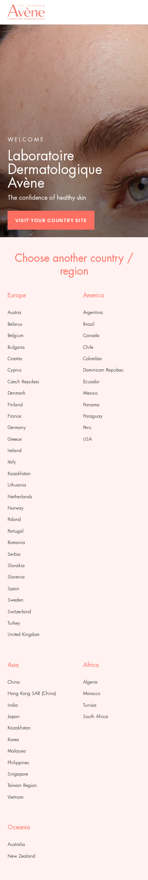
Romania (16, 542)
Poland (14, 519)
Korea (13, 739)
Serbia (14, 554)
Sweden (16, 600)
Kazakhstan (19, 473)
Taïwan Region (22, 785)
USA (87, 439)
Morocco (91, 693)
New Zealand (21, 856)
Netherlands (20, 496)
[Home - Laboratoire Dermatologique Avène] (26, 12)
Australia (16, 844)
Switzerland (19, 611)
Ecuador (91, 381)
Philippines (18, 762)
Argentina (93, 312)
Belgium (16, 335)
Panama (91, 405)
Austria (14, 312)
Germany (17, 427)
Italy (12, 462)
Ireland (15, 450)
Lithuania (17, 485)
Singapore (18, 774)
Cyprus (14, 370)
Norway (16, 508)
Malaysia (17, 751)
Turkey (14, 623)
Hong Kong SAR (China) (32, 693)
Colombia (92, 358)
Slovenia (16, 577)
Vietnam (16, 797)
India (13, 705)
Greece (15, 439)
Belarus (15, 324)
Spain (13, 588)
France (14, 416)
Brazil (88, 324)
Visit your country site (51, 220)
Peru (87, 427)
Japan (14, 716)
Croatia (15, 358)
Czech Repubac (23, 381)
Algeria (90, 682)
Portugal (16, 531)
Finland (15, 405)
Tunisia (89, 705)
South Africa (95, 716)
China (14, 682)
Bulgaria (16, 347)
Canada (91, 335)
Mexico (90, 393)
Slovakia (16, 565)
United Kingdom (23, 634)
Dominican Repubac (103, 370)
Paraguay (92, 416)
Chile (88, 347)
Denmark (16, 393)
